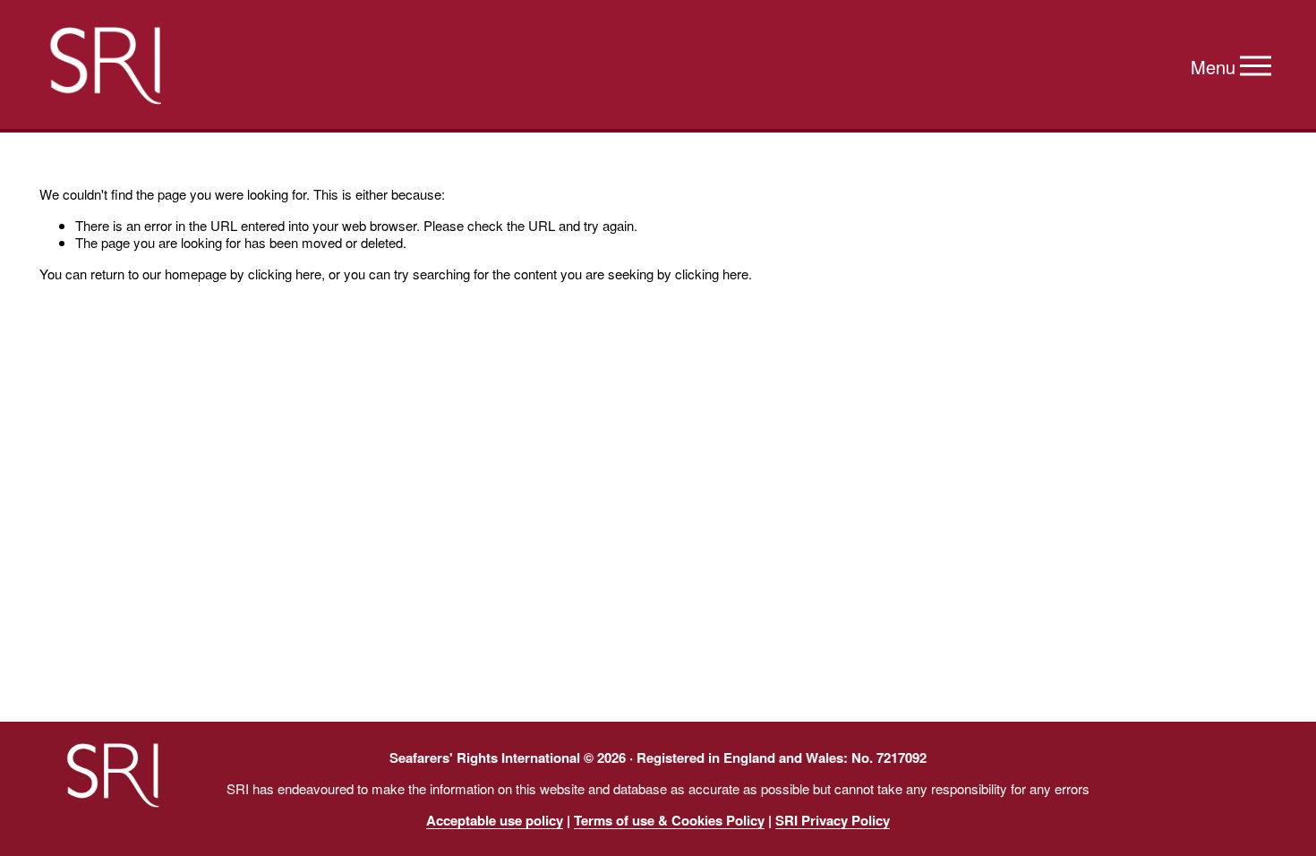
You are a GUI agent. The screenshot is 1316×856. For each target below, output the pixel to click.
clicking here (284, 273)
